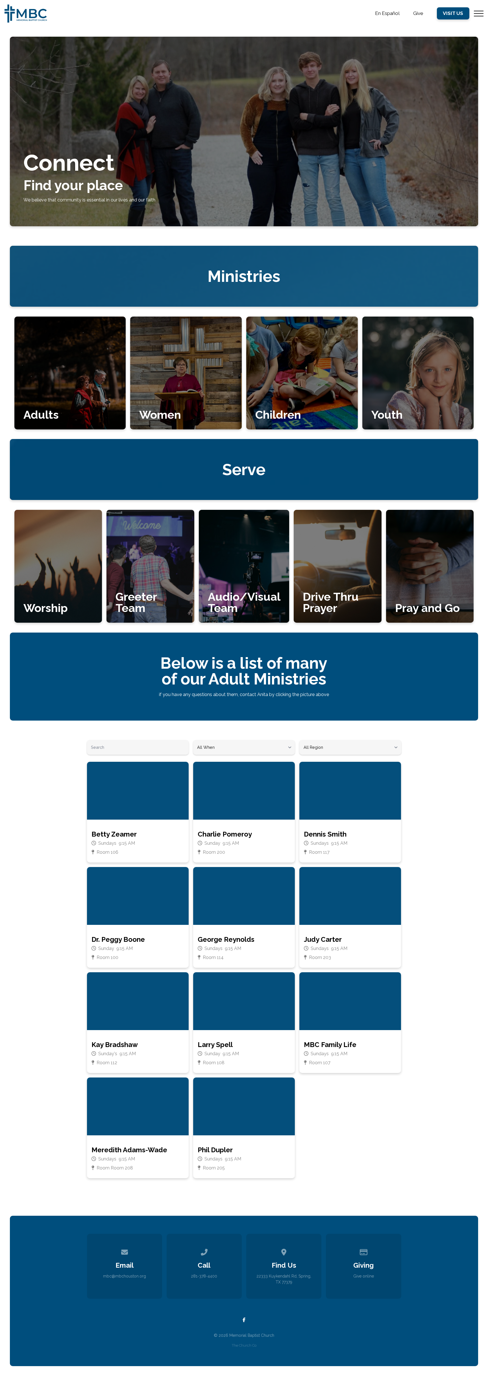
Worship (45, 608)
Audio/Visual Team (244, 602)
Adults (41, 414)
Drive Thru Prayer (331, 602)
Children (278, 414)
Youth (387, 414)
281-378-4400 (204, 1276)
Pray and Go (427, 608)
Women (160, 414)
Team (130, 608)
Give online (363, 1276)
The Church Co (244, 1345)
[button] (478, 13)
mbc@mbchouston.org (124, 1276)
